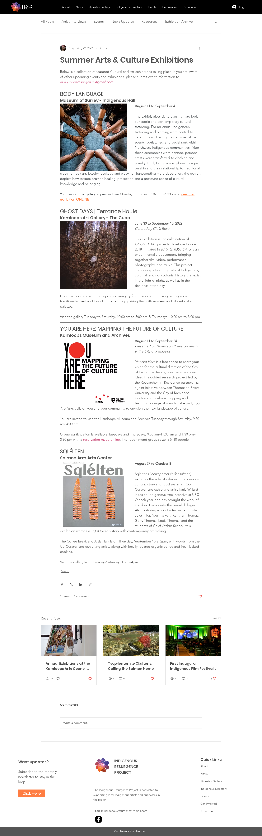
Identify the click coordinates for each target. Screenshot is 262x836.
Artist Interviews (74, 21)
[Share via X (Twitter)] (71, 584)
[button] (216, 21)
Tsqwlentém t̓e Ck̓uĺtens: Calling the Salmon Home (131, 666)
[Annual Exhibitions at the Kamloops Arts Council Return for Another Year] (68, 640)
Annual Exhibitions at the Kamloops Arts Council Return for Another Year (68, 666)
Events (99, 21)
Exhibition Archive (179, 21)
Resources (149, 21)
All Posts (47, 21)
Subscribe (206, 811)
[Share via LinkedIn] (80, 584)
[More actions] (199, 48)
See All (217, 618)
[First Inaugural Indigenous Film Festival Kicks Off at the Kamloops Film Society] (193, 640)
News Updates (122, 21)
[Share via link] (90, 584)
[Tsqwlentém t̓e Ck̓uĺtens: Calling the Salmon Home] (131, 640)
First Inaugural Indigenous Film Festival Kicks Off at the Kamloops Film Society (192, 666)
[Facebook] (98, 819)
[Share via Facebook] (62, 584)
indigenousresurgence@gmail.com (125, 811)
